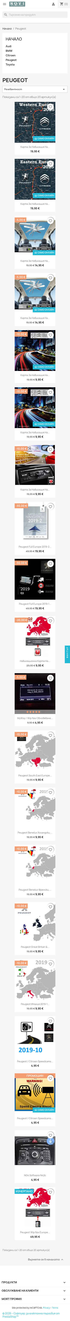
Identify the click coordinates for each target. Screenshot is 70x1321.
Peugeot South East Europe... (35, 775)
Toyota (10, 64)
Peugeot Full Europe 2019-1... (35, 603)
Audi (8, 46)
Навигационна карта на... (35, 661)
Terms (55, 1307)
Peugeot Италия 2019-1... (35, 1004)
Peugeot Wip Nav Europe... (35, 1232)
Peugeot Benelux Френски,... (35, 889)
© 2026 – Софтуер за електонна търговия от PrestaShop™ (31, 1315)
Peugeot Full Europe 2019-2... (35, 546)
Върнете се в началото (46, 1260)
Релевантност (35, 89)
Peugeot (11, 60)
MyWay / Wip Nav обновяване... (35, 718)
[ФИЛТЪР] (67, 660)
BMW (9, 51)
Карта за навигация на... (35, 146)
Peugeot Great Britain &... (35, 946)
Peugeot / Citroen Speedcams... (35, 1061)
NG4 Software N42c (35, 1175)
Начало (14, 39)
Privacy (46, 1307)
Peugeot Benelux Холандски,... (35, 832)
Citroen (10, 55)
